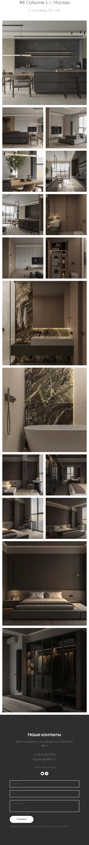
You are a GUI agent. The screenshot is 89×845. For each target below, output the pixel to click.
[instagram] (42, 773)
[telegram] (46, 773)
